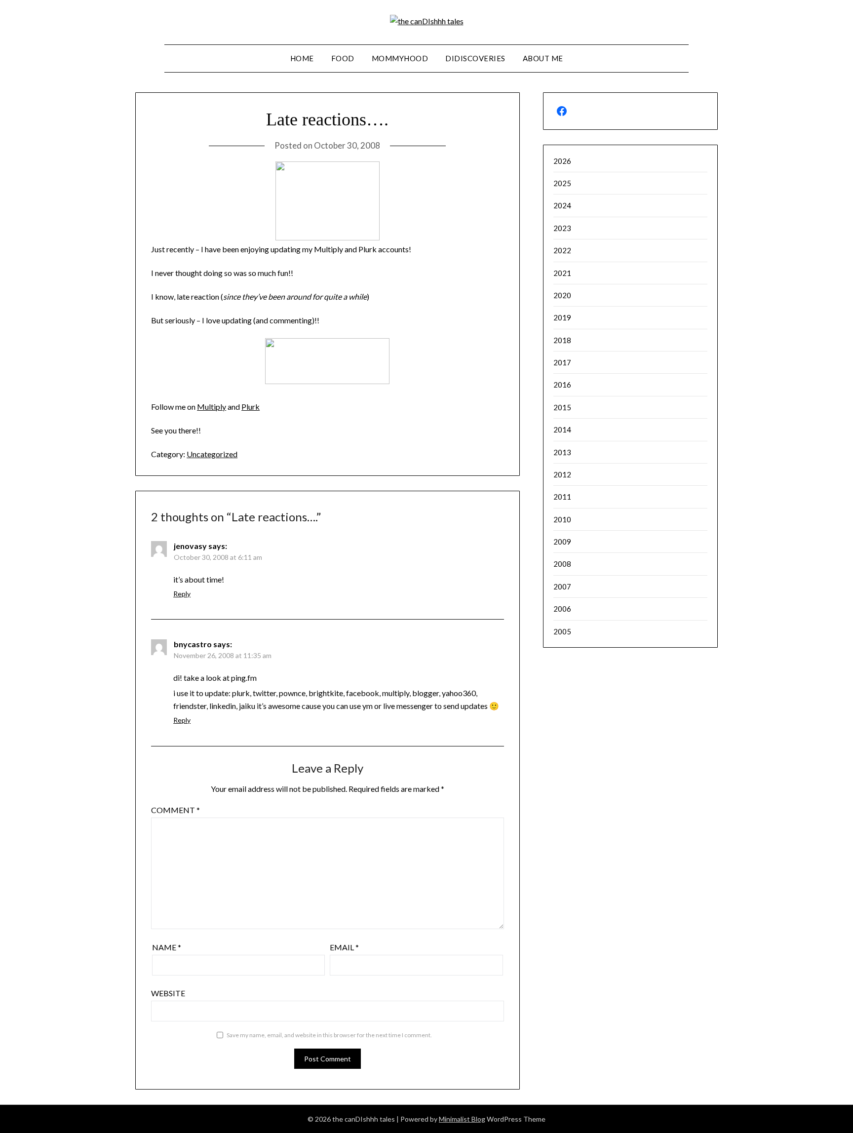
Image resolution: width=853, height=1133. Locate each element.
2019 (562, 317)
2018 (562, 340)
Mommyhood (400, 58)
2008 (562, 563)
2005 (562, 631)
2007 (562, 586)
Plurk (250, 406)
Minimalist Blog (462, 1119)
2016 (562, 384)
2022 (562, 250)
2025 (562, 183)
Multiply (211, 406)
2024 (562, 205)
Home (302, 58)
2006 (562, 608)
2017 (562, 362)
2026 (562, 160)
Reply (182, 593)
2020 (562, 295)
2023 (562, 228)
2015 (562, 407)
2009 (562, 541)
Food (342, 58)
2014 (562, 429)
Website (168, 993)
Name (166, 947)
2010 (562, 519)
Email (344, 947)
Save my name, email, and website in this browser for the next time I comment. (329, 1035)
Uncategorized (212, 454)
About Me (543, 58)
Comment (175, 810)
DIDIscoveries (475, 58)
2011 (562, 496)
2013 (562, 452)
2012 (562, 474)
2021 (562, 273)
